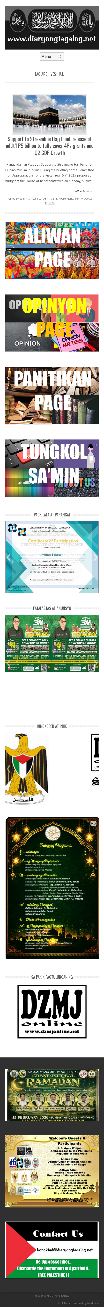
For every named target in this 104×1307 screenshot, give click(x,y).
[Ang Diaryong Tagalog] (52, 48)
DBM (46, 198)
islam (35, 198)
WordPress (93, 1303)
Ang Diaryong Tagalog (56, 1295)
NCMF (58, 198)
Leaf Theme (65, 1303)
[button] (8, 557)
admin (23, 198)
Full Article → (83, 191)
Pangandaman (71, 198)
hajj (52, 198)
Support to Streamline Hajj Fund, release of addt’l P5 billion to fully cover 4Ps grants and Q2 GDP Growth (50, 145)
